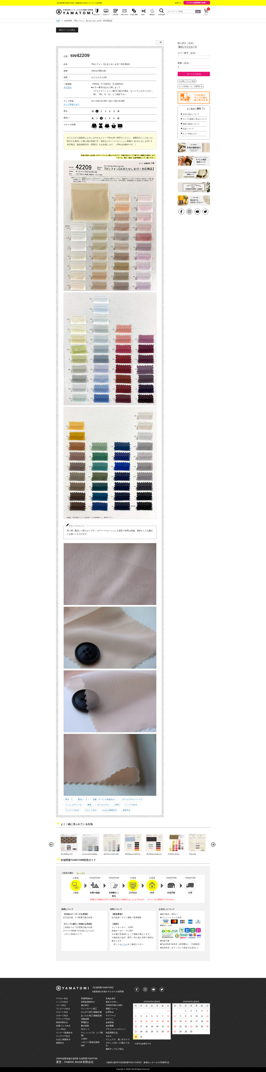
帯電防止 (85, 1022)
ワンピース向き (72, 810)
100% (117, 805)
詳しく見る (81, 873)
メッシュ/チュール (73, 805)
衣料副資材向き (88, 1002)
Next (214, 845)
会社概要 (110, 1026)
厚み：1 (68, 799)
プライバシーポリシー (116, 1029)
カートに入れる (194, 74)
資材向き (127, 810)
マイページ (111, 1015)
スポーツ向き (62, 1015)
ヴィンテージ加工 (89, 1008)
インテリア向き (63, 1036)
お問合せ (110, 1012)
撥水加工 (85, 1005)
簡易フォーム (112, 1008)
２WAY (84, 1039)
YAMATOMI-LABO (114, 1005)
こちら (125, 944)
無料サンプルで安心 (115, 1049)
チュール (192, 854)
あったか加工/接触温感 (91, 1015)
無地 (89, 805)
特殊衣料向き (62, 1022)
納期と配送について (191, 124)
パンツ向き (61, 1005)
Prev (52, 845)
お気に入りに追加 (187, 81)
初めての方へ (112, 1002)
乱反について (188, 129)
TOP (58, 21)
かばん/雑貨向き (109, 810)
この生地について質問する (191, 86)
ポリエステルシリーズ (132, 799)
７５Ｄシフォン (174, 854)
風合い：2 (82, 799)
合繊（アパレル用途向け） (105, 799)
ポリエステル (103, 805)
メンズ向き (61, 1029)
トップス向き (131, 805)
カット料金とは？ (72, 104)
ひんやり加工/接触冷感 (91, 1012)
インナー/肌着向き (64, 1032)
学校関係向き (87, 998)
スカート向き (91, 810)
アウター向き (62, 998)
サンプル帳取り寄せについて (195, 119)
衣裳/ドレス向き (63, 1026)
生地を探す (111, 998)
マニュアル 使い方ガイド (118, 1039)
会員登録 (110, 1022)
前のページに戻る (67, 30)
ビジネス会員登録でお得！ (197, 3)
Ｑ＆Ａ (109, 1036)
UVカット (85, 1029)
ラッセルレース (67, 854)
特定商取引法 (112, 1032)
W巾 (83, 1045)
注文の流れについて (191, 114)
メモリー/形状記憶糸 (90, 1042)
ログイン (178, 3)
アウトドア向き (63, 1019)
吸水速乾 (85, 1026)
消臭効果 (85, 1019)
